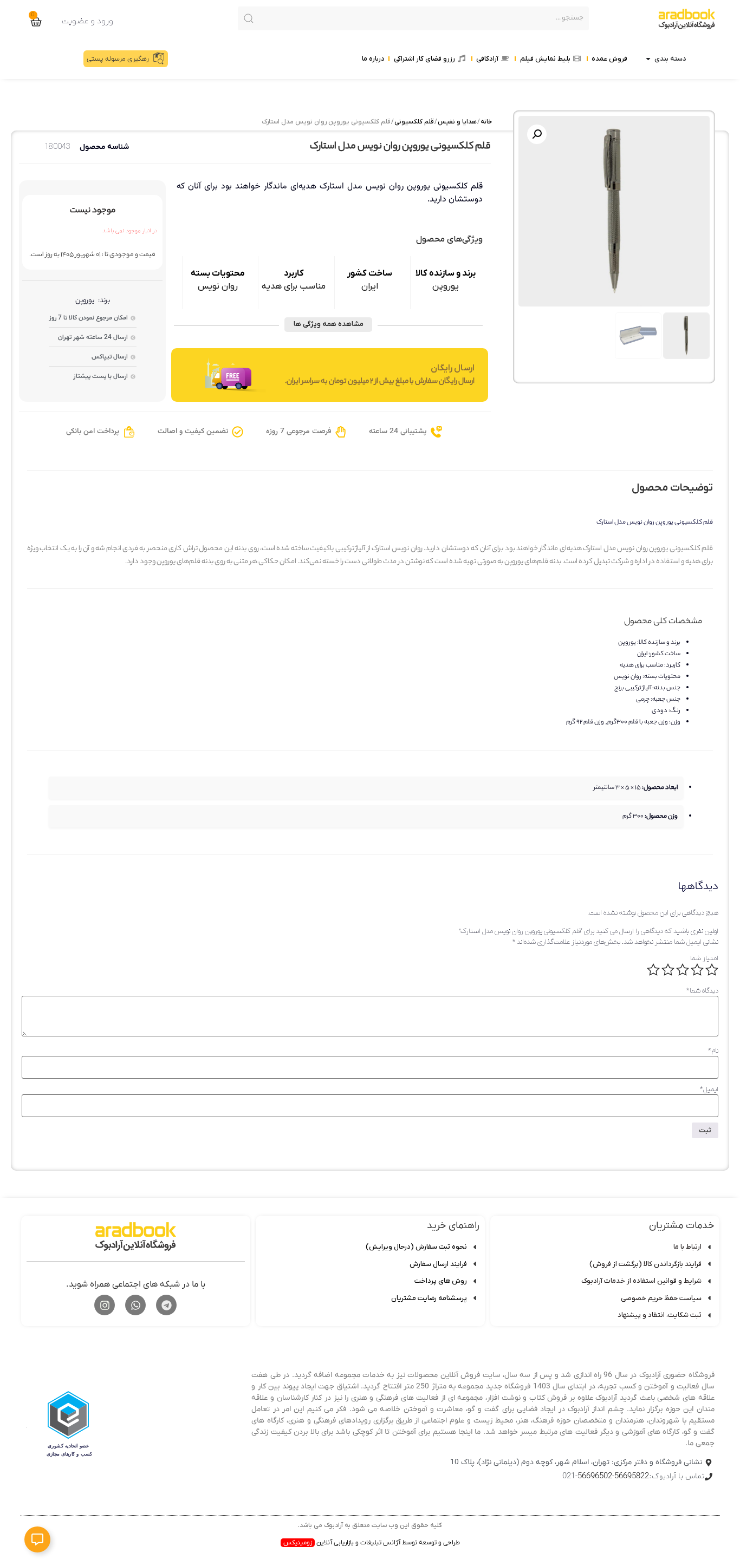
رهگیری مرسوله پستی (118, 58)
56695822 (631, 1476)
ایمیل (709, 1089)
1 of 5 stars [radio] (711, 969)
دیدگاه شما (702, 990)
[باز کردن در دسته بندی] (648, 59)
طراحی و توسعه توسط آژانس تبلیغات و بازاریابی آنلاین (371, 1542)
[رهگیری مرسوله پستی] (159, 58)
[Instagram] (104, 1305)
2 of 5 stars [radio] (697, 969)
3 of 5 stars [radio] (682, 969)
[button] (537, 134)
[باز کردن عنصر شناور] (37, 1539)
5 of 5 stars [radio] (653, 969)
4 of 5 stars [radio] (667, 969)
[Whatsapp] (135, 1305)
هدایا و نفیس (457, 122)
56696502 (594, 1476)
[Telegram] (166, 1305)
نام (713, 1050)
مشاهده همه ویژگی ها (328, 324)
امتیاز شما (704, 958)
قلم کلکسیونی (414, 122)
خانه (486, 122)
